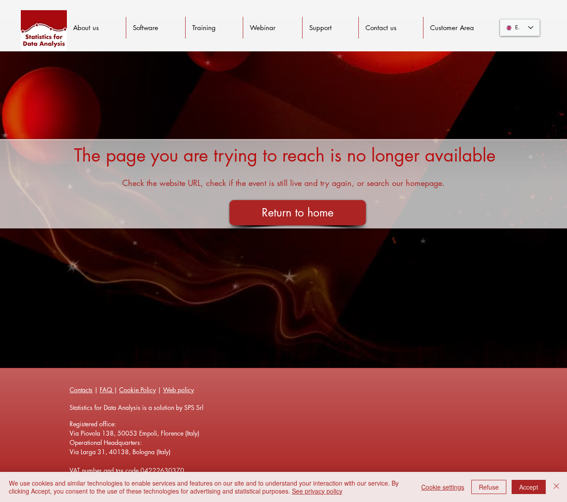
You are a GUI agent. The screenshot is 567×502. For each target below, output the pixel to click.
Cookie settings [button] (442, 487)
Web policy (178, 390)
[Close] (556, 487)
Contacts (81, 390)
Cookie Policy (137, 390)
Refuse (489, 487)
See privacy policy (317, 491)
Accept (528, 487)
